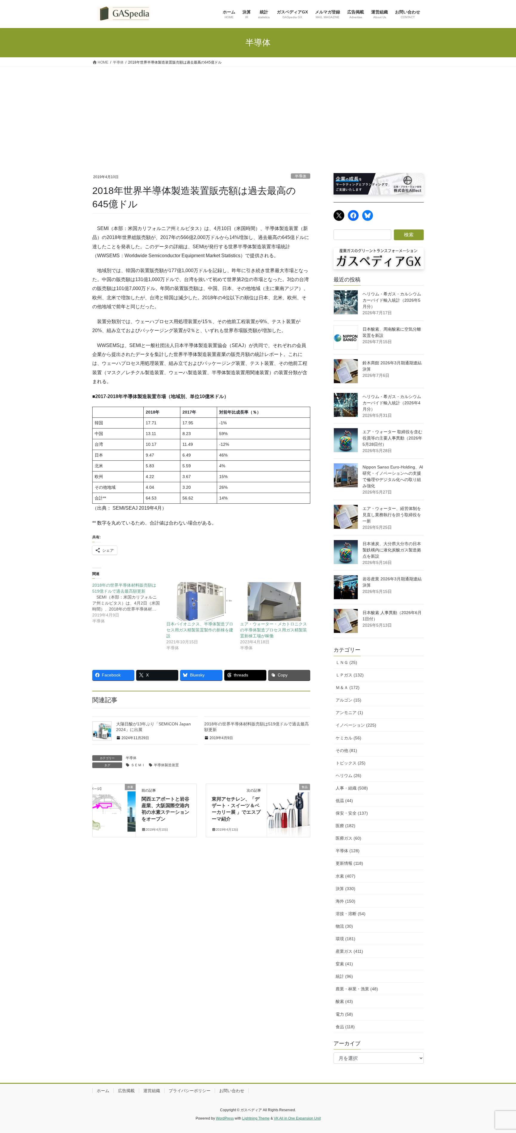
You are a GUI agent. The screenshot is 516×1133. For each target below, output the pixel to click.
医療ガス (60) (348, 838)
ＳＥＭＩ (138, 765)
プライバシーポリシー (190, 1090)
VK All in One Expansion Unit (297, 1118)
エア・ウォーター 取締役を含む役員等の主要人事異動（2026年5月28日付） (392, 438)
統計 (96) (344, 976)
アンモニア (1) (349, 712)
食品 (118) (345, 1026)
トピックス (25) (351, 763)
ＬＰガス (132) (350, 675)
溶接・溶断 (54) (351, 913)
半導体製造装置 (166, 765)
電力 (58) (344, 1014)
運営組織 (151, 1090)
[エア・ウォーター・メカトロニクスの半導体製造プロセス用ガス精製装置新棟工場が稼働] (274, 601)
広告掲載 (126, 1090)
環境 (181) (345, 938)
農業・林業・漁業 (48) (357, 988)
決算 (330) (345, 888)
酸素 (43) (344, 1001)
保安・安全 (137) (352, 813)
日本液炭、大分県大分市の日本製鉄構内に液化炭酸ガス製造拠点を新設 (392, 550)
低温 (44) (344, 800)
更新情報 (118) (349, 863)
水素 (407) (345, 876)
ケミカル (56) (348, 738)
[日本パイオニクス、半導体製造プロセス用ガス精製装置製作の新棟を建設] (200, 601)
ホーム (103, 1090)
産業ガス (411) (349, 951)
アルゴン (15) (348, 700)
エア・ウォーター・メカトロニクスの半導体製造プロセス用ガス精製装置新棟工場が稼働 (273, 630)
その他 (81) (346, 750)
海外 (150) (345, 901)
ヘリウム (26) (348, 775)
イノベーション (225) (356, 725)
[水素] (114, 791)
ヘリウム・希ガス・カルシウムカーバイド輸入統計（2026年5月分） (392, 300)
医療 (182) (345, 825)
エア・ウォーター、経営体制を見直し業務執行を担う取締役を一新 (392, 514)
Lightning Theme (256, 1118)
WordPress (225, 1118)
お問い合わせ (231, 1090)
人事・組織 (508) (352, 788)
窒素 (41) (344, 963)
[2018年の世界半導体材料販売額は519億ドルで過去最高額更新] (129, 603)
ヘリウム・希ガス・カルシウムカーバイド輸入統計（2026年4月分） (392, 402)
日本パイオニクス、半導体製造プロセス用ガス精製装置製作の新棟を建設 (199, 630)
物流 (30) (344, 926)
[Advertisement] (258, 111)
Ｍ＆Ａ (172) (348, 687)
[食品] (288, 804)
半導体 (300, 176)
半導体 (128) (348, 850)
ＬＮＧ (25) (346, 662)
